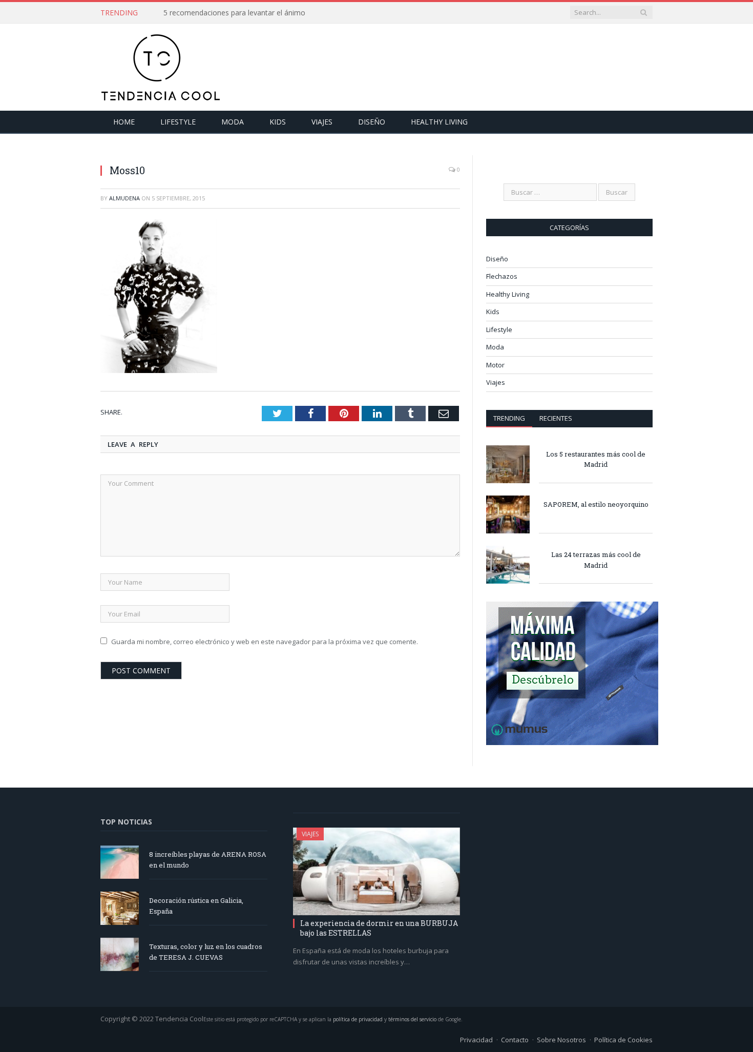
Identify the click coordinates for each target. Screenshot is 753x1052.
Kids (277, 122)
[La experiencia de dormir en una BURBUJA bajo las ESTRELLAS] (376, 872)
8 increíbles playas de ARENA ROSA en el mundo (207, 860)
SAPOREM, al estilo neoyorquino (596, 504)
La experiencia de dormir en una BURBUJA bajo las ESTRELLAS (379, 927)
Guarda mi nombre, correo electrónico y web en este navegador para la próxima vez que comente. (264, 641)
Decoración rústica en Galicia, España (196, 906)
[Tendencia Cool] (160, 65)
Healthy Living (439, 122)
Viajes (321, 122)
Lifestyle (178, 122)
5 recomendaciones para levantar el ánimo (234, 12)
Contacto (515, 1039)
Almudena (124, 198)
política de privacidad (358, 1019)
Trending (509, 418)
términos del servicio (412, 1019)
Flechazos (501, 276)
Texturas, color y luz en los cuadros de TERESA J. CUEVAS (205, 952)
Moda (232, 122)
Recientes (555, 418)
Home (124, 122)
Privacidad (476, 1039)
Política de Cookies (623, 1039)
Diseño (371, 122)
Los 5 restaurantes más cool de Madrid (595, 459)
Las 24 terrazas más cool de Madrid (596, 560)
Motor (495, 364)
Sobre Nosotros (561, 1039)
